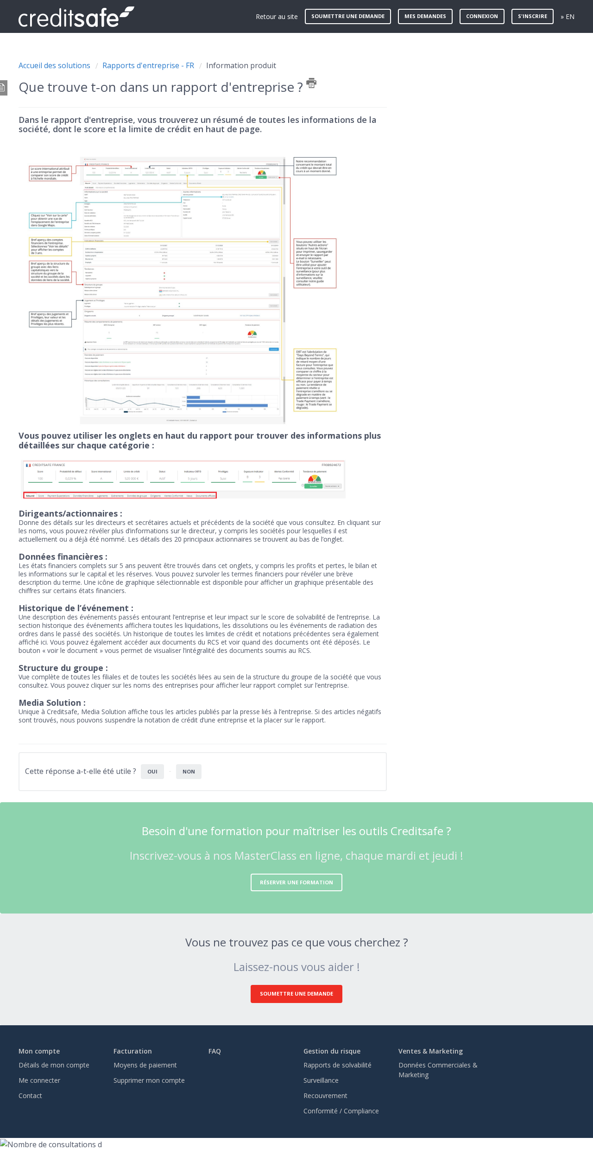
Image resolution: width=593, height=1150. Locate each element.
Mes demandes (425, 16)
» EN (567, 16)
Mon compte (39, 1051)
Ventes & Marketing (430, 1051)
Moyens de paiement (145, 1065)
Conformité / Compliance (341, 1110)
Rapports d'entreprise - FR (148, 65)
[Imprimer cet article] (311, 83)
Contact (30, 1095)
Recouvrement (325, 1095)
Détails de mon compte (54, 1065)
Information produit (241, 65)
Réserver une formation (296, 882)
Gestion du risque (331, 1051)
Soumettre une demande (348, 16)
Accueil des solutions (55, 65)
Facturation (133, 1051)
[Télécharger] (279, 466)
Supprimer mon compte (149, 1080)
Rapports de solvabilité (337, 1065)
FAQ (214, 1051)
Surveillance (321, 1080)
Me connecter (39, 1080)
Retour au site (277, 16)
